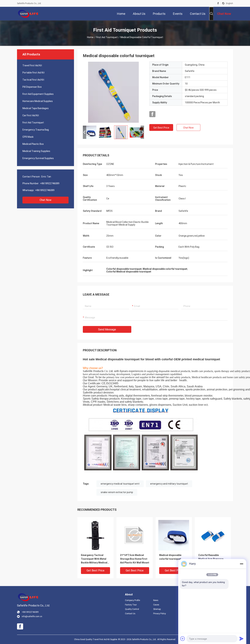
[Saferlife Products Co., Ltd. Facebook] (218, 3)
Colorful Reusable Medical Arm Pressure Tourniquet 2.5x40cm (210, 559)
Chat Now (45, 200)
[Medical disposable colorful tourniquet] (113, 92)
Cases (156, 605)
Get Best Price (161, 127)
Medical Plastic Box (33, 144)
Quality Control (132, 609)
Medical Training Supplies (36, 151)
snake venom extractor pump (117, 492)
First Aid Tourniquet (107, 37)
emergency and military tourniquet (169, 483)
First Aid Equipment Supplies (38, 94)
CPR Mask (28, 136)
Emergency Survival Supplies (38, 158)
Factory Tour (131, 605)
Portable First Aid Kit (33, 72)
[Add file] (182, 638)
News (155, 600)
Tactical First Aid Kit (33, 79)
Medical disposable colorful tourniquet (170, 557)
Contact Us (130, 613)
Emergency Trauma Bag (35, 129)
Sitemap (157, 609)
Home (90, 37)
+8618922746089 (49, 183)
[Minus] (241, 564)
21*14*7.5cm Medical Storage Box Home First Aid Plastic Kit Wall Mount (134, 559)
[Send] (241, 638)
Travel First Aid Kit (32, 65)
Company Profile (132, 600)
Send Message (107, 329)
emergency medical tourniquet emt (120, 483)
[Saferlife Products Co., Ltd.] (28, 13)
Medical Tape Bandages (35, 108)
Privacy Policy (159, 613)
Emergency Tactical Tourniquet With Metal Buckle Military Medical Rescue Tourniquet (94, 559)
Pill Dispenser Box (32, 86)
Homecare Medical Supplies (37, 101)
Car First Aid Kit (30, 115)
